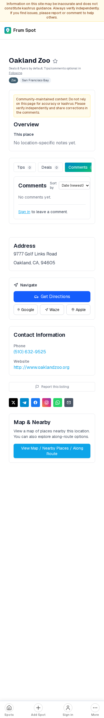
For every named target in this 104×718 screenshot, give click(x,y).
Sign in (24, 211)
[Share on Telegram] (24, 402)
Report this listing (55, 387)
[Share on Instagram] (46, 402)
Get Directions (55, 296)
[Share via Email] (68, 402)
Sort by (53, 185)
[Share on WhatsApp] (57, 402)
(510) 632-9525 (30, 352)
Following (15, 73)
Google (27, 309)
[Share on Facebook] (35, 402)
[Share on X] (13, 402)
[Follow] (55, 61)
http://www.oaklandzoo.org (41, 367)
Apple (81, 309)
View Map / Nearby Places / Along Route (52, 451)
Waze (54, 309)
